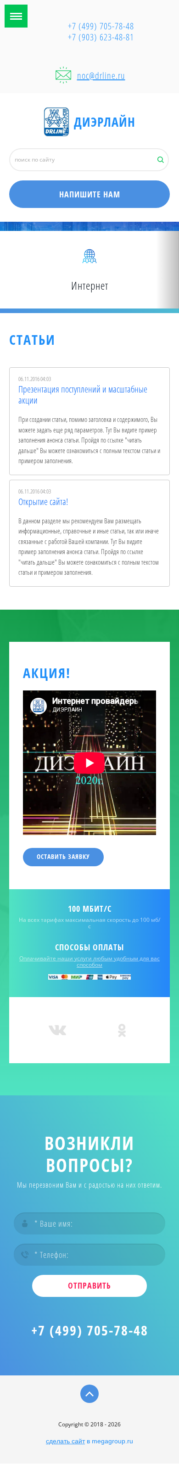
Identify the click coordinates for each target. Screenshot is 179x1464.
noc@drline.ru (101, 75)
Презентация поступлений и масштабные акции (82, 395)
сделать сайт (65, 1441)
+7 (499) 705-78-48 (89, 1330)
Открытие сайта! (43, 501)
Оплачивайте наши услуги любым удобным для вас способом (89, 961)
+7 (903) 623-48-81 (101, 37)
